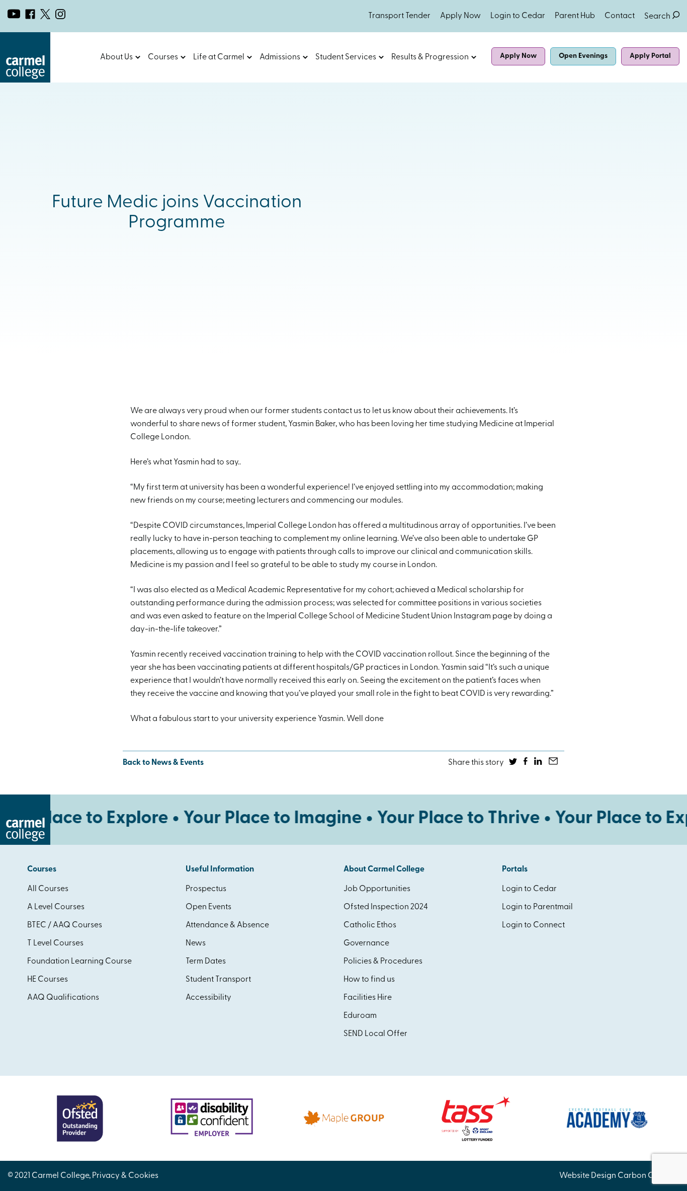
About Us (116, 57)
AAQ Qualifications (63, 998)
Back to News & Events (163, 763)
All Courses (47, 889)
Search (661, 17)
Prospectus (206, 889)
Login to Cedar (517, 16)
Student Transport (218, 980)
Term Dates (206, 962)
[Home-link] (25, 80)
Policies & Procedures (382, 962)
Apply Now (460, 16)
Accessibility (208, 998)
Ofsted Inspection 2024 (385, 907)
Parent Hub (575, 16)
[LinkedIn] (539, 762)
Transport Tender (399, 16)
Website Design (587, 1176)
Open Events (208, 907)
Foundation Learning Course (79, 962)
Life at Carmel (218, 57)
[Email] (554, 762)
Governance (366, 943)
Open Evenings (583, 56)
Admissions (280, 57)
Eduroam (360, 1016)
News (196, 943)
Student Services (345, 57)
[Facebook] (526, 762)
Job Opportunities (376, 889)
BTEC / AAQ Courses (64, 925)
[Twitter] (514, 762)
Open (138, 57)
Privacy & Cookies (125, 1176)
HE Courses (47, 980)
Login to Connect (533, 925)
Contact (620, 16)
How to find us (369, 980)
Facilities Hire (367, 998)
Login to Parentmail (537, 907)
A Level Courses (55, 907)
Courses (163, 57)
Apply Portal (650, 56)
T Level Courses (55, 943)
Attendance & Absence (227, 925)
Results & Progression (430, 57)
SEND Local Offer (375, 1034)
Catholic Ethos (369, 925)
